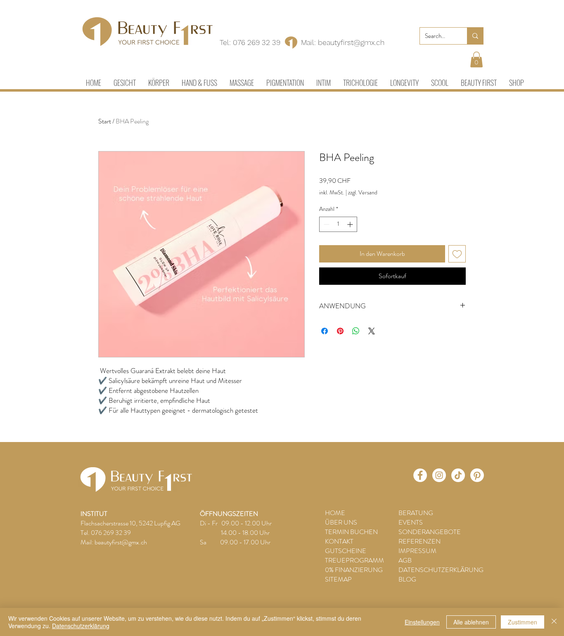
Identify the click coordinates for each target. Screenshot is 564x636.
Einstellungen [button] (422, 622)
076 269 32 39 (256, 42)
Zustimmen (522, 622)
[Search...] (475, 36)
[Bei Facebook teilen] (324, 331)
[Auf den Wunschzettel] (457, 253)
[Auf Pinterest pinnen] (340, 331)
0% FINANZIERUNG (354, 570)
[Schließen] (554, 622)
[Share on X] (372, 331)
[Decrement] (325, 224)
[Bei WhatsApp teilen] (356, 331)
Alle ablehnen (471, 622)
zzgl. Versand (362, 192)
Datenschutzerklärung (80, 626)
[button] (476, 59)
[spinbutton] (338, 224)
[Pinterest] (477, 475)
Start (104, 121)
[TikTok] (458, 475)
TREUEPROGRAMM (354, 560)
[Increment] (351, 224)
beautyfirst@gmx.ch (351, 42)
